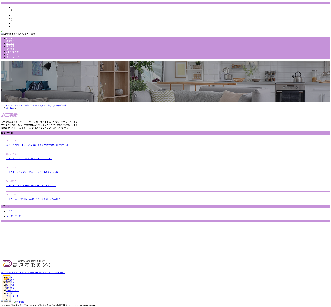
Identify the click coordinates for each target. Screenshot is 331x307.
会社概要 (16, 18)
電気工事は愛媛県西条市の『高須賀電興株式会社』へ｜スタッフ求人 (33, 273)
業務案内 (16, 10)
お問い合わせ (18, 21)
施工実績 (16, 13)
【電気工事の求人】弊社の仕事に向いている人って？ (31, 186)
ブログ (15, 23)
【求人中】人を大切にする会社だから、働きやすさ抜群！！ (34, 172)
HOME (15, 7)
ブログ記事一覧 (13, 216)
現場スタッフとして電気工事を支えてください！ (29, 158)
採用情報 (16, 15)
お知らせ (10, 211)
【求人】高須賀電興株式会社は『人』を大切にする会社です (34, 199)
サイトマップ (18, 26)
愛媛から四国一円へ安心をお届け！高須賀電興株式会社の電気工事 (37, 145)
